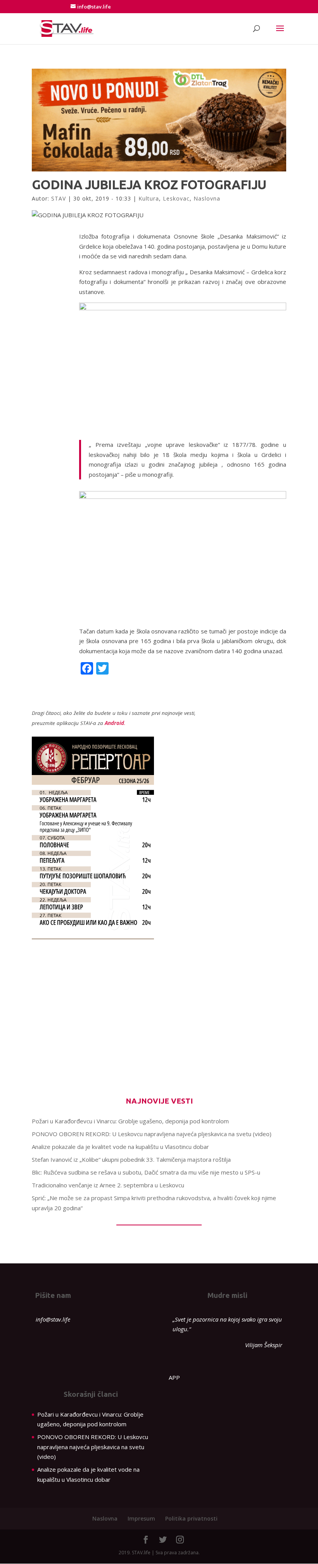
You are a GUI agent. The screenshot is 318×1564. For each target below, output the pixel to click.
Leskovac (176, 198)
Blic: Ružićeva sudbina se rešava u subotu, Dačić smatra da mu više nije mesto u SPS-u (146, 1172)
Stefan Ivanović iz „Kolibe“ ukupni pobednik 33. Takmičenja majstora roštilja (131, 1159)
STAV (58, 198)
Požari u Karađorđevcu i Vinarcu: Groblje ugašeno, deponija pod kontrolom (130, 1121)
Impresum (141, 1518)
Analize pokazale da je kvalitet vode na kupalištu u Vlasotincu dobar (120, 1147)
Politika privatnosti (191, 1518)
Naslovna (207, 198)
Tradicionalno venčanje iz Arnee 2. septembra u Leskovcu (108, 1185)
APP (174, 1377)
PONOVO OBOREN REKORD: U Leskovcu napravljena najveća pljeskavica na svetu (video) (151, 1134)
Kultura (148, 198)
